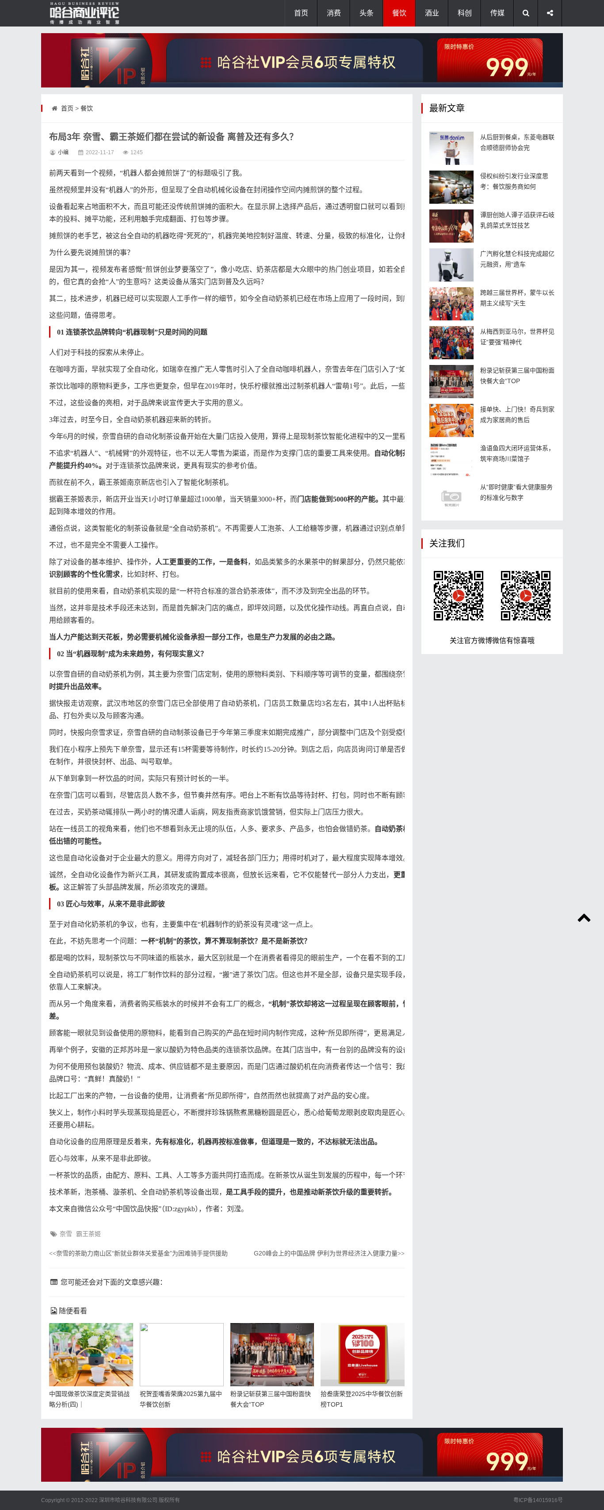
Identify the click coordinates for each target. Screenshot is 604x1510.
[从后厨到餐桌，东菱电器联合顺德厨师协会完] (451, 148)
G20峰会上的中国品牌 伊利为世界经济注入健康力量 (329, 1253)
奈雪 (66, 1233)
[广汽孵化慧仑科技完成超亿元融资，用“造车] (451, 264)
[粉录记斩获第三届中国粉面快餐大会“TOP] (451, 381)
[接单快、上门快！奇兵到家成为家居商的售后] (451, 420)
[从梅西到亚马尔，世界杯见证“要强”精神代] (451, 342)
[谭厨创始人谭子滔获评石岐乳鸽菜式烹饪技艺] (451, 226)
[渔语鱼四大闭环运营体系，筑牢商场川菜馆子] (451, 459)
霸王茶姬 (88, 1233)
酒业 (432, 13)
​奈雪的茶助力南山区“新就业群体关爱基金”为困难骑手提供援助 (138, 1253)
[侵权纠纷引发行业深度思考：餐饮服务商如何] (451, 187)
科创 (465, 13)
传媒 (497, 13)
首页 (301, 13)
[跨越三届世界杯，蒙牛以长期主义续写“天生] (451, 303)
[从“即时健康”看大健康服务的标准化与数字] (451, 498)
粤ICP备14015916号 (538, 1500)
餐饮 (399, 13)
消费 (334, 13)
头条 (366, 13)
